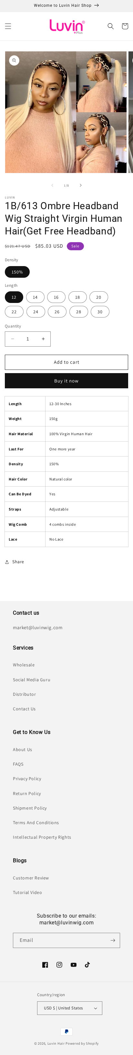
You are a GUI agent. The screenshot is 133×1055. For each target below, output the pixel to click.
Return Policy (27, 793)
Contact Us (24, 709)
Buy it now (66, 381)
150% (17, 272)
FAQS (18, 764)
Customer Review (31, 878)
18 (77, 297)
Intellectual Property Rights (42, 837)
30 (100, 312)
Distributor (24, 694)
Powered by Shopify (82, 1043)
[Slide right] (81, 185)
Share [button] (18, 562)
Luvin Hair (56, 1043)
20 (98, 297)
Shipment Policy (30, 808)
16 (56, 297)
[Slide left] (52, 185)
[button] (8, 26)
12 (14, 297)
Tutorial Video (27, 892)
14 (35, 297)
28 (78, 312)
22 (14, 312)
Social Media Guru (31, 680)
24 (35, 312)
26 (57, 312)
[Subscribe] (113, 940)
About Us (22, 749)
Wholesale (24, 665)
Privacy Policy (27, 778)
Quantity (13, 326)
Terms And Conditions (36, 822)
